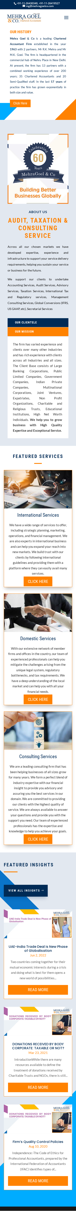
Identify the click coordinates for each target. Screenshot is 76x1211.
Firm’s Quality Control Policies (38, 1141)
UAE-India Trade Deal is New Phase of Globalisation (38, 948)
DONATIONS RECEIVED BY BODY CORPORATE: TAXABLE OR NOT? (38, 1046)
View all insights (24, 890)
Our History (20, 32)
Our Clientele (26, 322)
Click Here (20, 103)
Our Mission (24, 331)
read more (38, 989)
